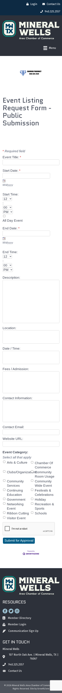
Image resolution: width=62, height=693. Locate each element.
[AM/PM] (31, 212)
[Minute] (31, 207)
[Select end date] (4, 238)
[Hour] (31, 199)
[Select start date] (4, 180)
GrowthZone (43, 688)
